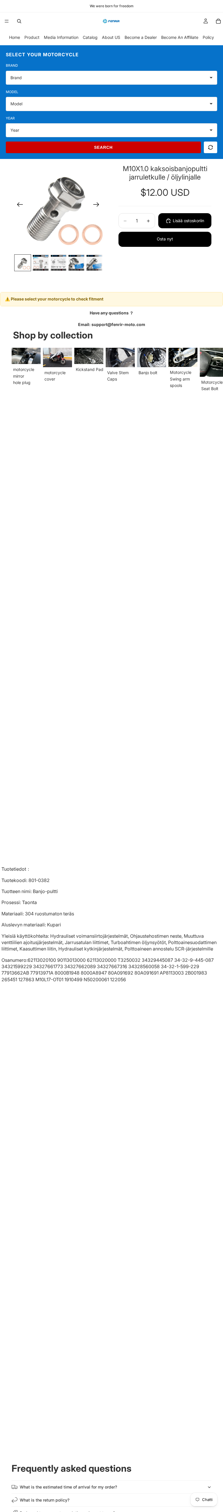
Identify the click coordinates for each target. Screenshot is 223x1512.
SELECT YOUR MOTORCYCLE (42, 54)
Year (10, 118)
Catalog (90, 37)
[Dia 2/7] (40, 263)
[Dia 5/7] (94, 263)
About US (111, 37)
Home (14, 37)
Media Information (61, 37)
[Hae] (19, 21)
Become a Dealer (141, 37)
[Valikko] (6, 21)
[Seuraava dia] (98, 205)
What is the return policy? (44, 1499)
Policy (208, 37)
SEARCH (103, 147)
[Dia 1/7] (22, 263)
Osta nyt (165, 238)
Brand (12, 65)
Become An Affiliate (179, 37)
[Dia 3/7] (58, 263)
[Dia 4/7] (76, 263)
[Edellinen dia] (18, 205)
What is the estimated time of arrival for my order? (68, 1486)
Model (12, 92)
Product (31, 37)
